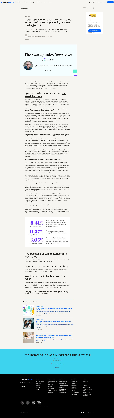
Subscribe (57, 367)
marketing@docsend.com (39, 287)
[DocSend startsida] (27, 380)
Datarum (73, 390)
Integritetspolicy (86, 387)
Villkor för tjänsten (86, 392)
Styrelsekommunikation (52, 390)
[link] (93, 2)
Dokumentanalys (74, 383)
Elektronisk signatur (75, 392)
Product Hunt (66, 82)
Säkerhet (85, 385)
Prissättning (38, 387)
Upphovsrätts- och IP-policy (87, 390)
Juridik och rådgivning (63, 385)
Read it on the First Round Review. (43, 271)
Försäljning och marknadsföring (62, 390)
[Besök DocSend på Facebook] (88, 413)
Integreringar (38, 383)
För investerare (50, 392)
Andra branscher (62, 392)
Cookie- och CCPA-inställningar (87, 395)
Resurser (37, 389)
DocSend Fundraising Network (47, 82)
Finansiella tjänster (63, 381)
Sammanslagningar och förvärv (52, 382)
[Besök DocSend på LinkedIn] (83, 413)
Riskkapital (50, 386)
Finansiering (50, 384)
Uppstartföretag (62, 383)
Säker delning (74, 381)
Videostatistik (74, 385)
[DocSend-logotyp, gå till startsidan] (7, 2)
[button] (94, 30)
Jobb (84, 383)
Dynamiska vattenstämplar (74, 388)
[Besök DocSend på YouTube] (81, 413)
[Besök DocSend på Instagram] (90, 413)
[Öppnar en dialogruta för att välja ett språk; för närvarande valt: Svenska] (90, 2)
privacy (61, 364)
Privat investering (51, 388)
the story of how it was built (36, 83)
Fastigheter (61, 387)
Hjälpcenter (38, 385)
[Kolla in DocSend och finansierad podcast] (93, 413)
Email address (57, 358)
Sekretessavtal (74, 394)
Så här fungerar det (40, 381)
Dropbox (31, 382)
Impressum (85, 381)
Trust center (46, 406)
